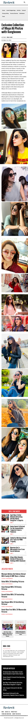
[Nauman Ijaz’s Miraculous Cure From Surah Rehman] (5, 550)
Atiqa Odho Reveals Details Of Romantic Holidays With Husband (17, 559)
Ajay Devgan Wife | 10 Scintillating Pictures (12, 603)
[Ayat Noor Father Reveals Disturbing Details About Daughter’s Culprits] (5, 517)
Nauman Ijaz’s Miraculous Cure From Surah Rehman (17, 549)
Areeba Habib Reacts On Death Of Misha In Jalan (20, 633)
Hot (12, 522)
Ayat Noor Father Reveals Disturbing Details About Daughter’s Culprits (16, 517)
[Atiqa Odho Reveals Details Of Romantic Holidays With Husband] (5, 559)
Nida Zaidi (9, 37)
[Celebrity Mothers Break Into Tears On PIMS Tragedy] (5, 540)
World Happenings (7, 583)
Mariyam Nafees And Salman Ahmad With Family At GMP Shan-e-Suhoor (13, 575)
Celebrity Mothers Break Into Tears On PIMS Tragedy (18, 539)
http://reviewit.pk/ (6, 648)
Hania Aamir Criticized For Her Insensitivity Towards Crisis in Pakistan (17, 529)
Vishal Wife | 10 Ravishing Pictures (12, 581)
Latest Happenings (7, 578)
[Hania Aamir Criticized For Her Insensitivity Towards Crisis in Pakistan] (5, 529)
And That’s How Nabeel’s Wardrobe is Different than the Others (7, 634)
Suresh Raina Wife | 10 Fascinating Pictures (12, 595)
